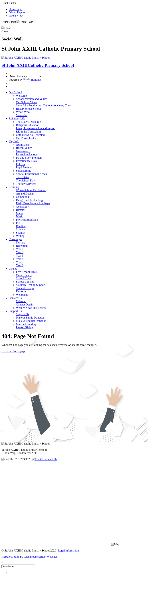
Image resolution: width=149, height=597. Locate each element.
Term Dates (22, 177)
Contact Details (25, 304)
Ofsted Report (17, 12)
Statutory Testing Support (30, 284)
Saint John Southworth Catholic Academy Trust (43, 105)
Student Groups (25, 288)
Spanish (20, 232)
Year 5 (19, 262)
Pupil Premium (24, 167)
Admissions (22, 144)
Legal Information (68, 550)
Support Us (15, 311)
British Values (24, 147)
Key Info (14, 141)
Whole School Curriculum (31, 190)
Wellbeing (22, 294)
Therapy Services (26, 183)
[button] (25, 22)
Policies (20, 164)
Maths (19, 213)
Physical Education (27, 219)
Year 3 (19, 255)
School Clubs (23, 278)
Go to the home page (13, 351)
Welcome (21, 95)
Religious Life (17, 118)
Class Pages (15, 239)
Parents (13, 268)
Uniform (21, 291)
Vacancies (21, 115)
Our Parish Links (26, 138)
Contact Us (15, 297)
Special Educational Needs (31, 173)
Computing (22, 196)
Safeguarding (23, 170)
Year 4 (19, 258)
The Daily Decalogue (28, 121)
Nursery (20, 242)
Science (20, 229)
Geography (22, 206)
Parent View (16, 15)
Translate (36, 79)
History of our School (28, 108)
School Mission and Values (31, 98)
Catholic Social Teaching (30, 134)
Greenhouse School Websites (40, 556)
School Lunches (25, 281)
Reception (22, 245)
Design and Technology (29, 200)
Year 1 (19, 249)
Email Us (51, 459)
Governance (23, 151)
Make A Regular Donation (31, 320)
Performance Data (26, 160)
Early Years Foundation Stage (33, 203)
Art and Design (25, 193)
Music (19, 216)
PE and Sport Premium (29, 157)
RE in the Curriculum (28, 131)
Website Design (10, 556)
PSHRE (20, 222)
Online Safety (24, 275)
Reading (21, 226)
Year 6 (19, 265)
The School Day (25, 180)
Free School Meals (26, 271)
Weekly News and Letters (31, 307)
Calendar (21, 301)
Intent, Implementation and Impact (35, 128)
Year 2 (19, 252)
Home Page (15, 9)
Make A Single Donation (30, 317)
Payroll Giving (24, 327)
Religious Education (27, 125)
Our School (15, 92)
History (20, 209)
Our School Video (26, 102)
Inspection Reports (26, 154)
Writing (20, 235)
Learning (14, 187)
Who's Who (23, 111)
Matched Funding (26, 324)
